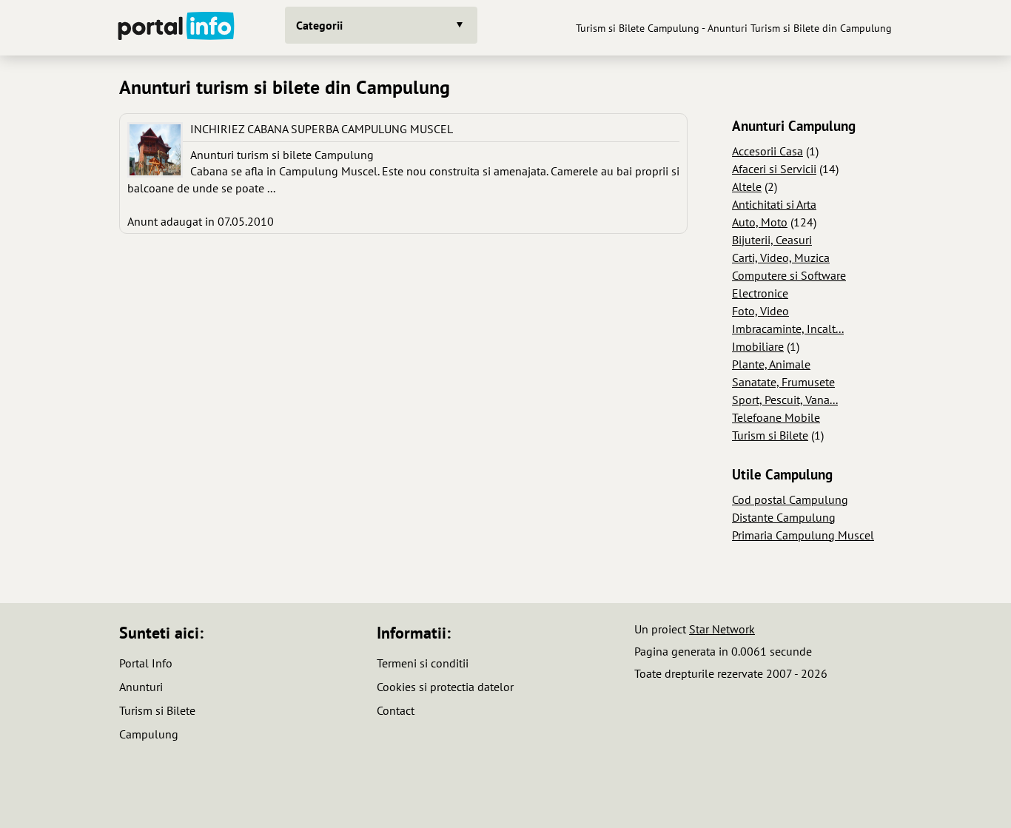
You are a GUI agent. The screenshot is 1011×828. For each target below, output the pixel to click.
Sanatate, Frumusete (783, 381)
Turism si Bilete (770, 435)
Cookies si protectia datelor (445, 686)
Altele (747, 186)
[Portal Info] (176, 27)
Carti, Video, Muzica (781, 257)
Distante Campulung (784, 517)
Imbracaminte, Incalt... (788, 328)
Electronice (760, 293)
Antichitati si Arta (774, 204)
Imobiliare (758, 346)
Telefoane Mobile (776, 417)
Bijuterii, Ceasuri (772, 239)
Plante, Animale (771, 364)
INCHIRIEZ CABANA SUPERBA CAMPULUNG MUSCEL (321, 128)
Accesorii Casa (767, 151)
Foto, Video (760, 310)
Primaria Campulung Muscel (803, 535)
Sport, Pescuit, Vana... (785, 399)
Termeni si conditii (422, 663)
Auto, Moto (759, 222)
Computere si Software (789, 275)
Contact (395, 710)
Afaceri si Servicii (774, 168)
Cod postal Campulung (790, 499)
